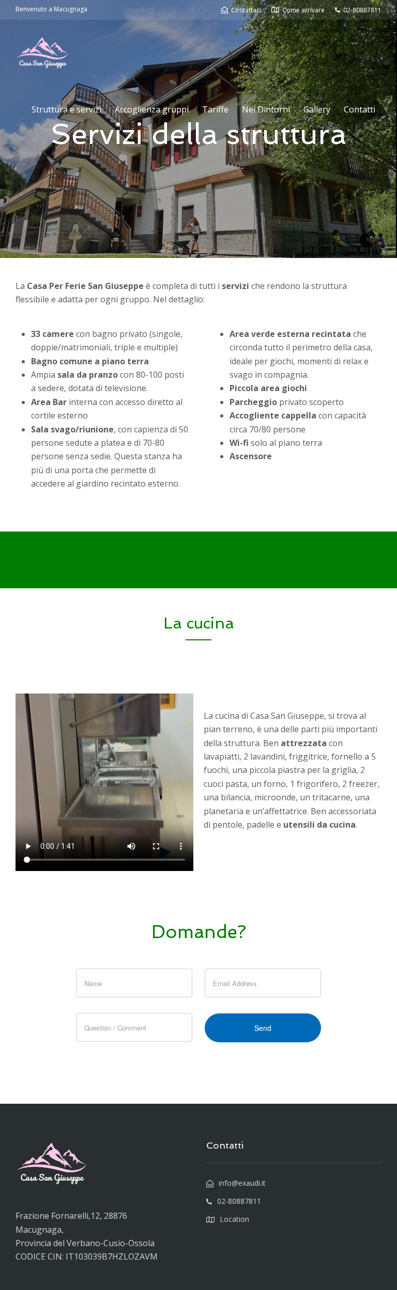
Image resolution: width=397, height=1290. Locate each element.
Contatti (359, 109)
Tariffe (215, 109)
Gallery (316, 109)
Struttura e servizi (66, 109)
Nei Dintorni (266, 109)
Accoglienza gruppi (152, 109)
